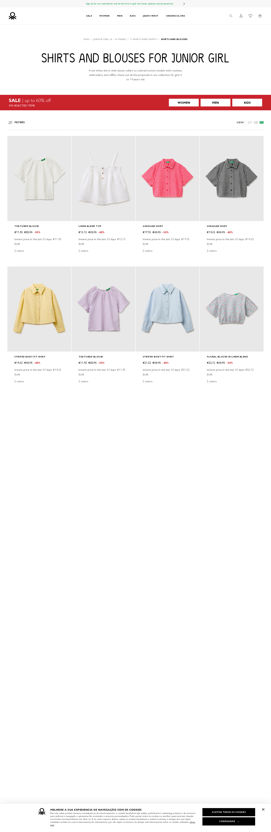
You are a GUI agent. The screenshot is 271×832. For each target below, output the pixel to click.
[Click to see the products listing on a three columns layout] (262, 122)
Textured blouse (26, 226)
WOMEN (104, 15)
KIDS (133, 15)
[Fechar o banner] (263, 809)
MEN (120, 15)
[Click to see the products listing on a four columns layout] (256, 122)
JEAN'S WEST (151, 15)
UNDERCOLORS (175, 15)
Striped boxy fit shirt (30, 356)
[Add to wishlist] (13, 141)
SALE (89, 15)
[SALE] (135, 102)
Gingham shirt (153, 226)
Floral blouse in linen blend (227, 356)
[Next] (184, 4)
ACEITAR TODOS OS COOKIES (229, 812)
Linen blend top (90, 226)
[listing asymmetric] (250, 122)
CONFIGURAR (227, 821)
